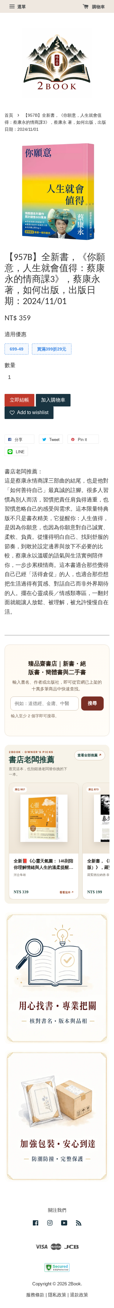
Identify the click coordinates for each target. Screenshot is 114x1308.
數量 (10, 365)
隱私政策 (57, 1294)
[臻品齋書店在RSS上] (78, 1223)
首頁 (9, 115)
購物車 (98, 6)
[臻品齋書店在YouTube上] (64, 1223)
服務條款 (35, 1294)
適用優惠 (15, 334)
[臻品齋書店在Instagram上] (50, 1223)
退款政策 (79, 1294)
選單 (21, 6)
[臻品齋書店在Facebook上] (35, 1223)
